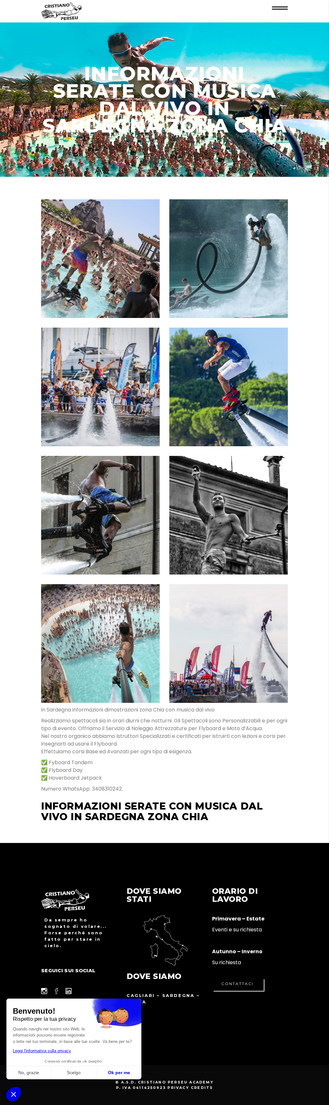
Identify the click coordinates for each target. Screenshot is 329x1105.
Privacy (178, 1087)
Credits (202, 1087)
